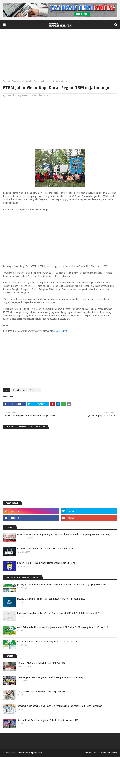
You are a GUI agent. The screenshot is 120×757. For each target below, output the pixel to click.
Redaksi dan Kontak (108, 753)
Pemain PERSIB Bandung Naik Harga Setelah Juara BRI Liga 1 (47, 563)
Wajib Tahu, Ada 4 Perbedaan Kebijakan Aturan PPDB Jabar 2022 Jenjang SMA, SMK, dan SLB (62, 627)
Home (88, 753)
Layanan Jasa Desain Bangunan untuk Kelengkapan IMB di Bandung (50, 677)
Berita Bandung (19, 390)
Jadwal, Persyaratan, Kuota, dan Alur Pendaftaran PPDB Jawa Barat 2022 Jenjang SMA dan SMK (63, 584)
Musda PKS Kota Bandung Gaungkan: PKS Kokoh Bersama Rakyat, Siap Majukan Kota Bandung (63, 534)
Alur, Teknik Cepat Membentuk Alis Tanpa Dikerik (41, 691)
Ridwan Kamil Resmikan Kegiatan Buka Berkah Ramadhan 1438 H (49, 720)
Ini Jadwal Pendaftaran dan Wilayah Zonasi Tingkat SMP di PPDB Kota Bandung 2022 (58, 613)
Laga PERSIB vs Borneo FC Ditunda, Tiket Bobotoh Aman (45, 548)
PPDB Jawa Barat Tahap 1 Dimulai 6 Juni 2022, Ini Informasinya (47, 641)
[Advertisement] (60, 56)
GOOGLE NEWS (60, 331)
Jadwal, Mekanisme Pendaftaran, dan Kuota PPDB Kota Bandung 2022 (51, 599)
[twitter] (89, 511)
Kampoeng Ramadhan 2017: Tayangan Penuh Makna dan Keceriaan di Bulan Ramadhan (60, 706)
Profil (95, 753)
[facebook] (31, 518)
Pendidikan (17, 81)
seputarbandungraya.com (18, 95)
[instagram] (31, 511)
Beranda (6, 81)
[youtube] (89, 518)
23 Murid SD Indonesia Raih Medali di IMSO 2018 (41, 663)
